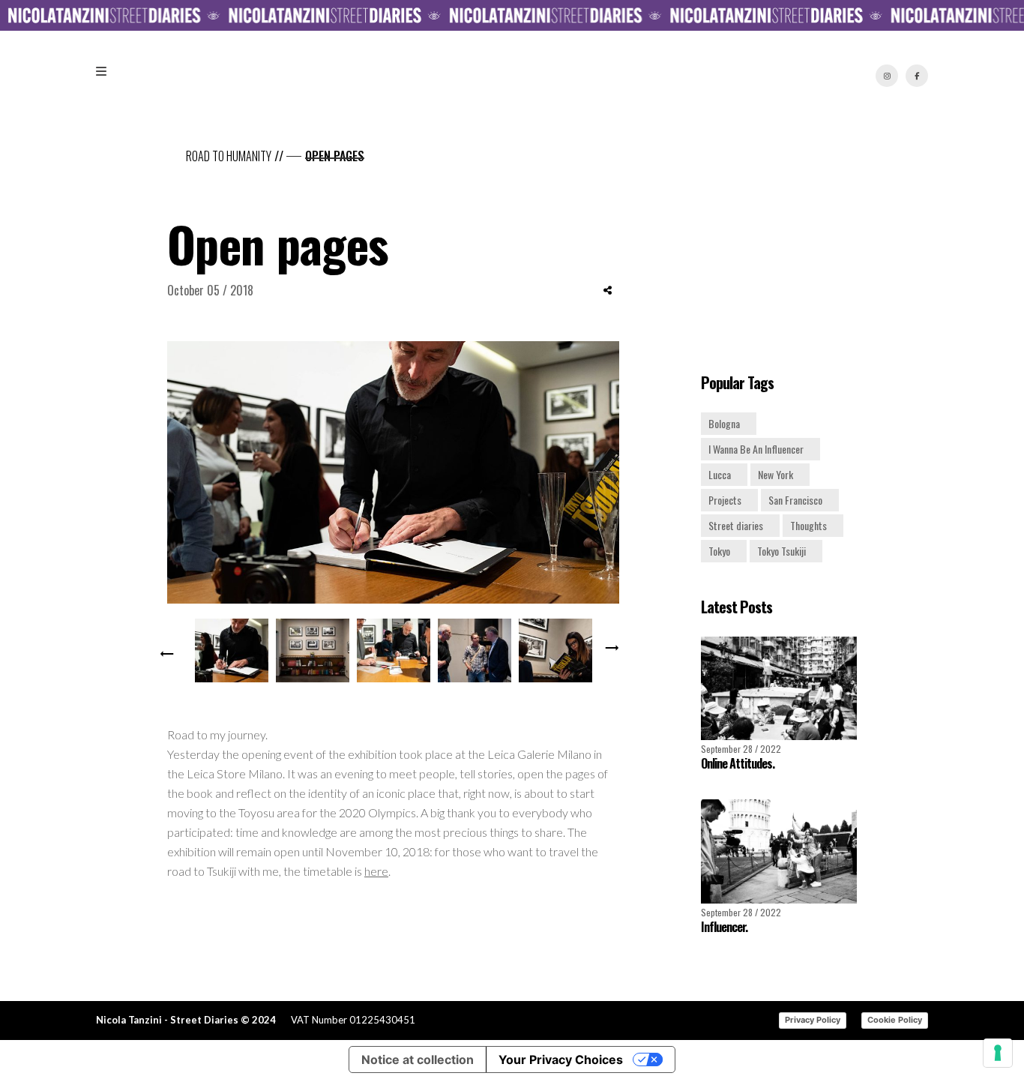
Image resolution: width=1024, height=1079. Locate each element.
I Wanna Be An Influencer (756, 449)
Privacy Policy (812, 1020)
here (376, 871)
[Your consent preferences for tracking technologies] (998, 1053)
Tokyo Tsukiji (781, 551)
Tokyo (719, 551)
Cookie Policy (894, 1020)
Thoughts (808, 525)
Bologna (724, 423)
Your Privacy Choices (561, 1059)
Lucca (719, 474)
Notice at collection (417, 1059)
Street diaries (735, 525)
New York (775, 474)
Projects (724, 500)
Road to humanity (228, 156)
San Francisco (795, 500)
